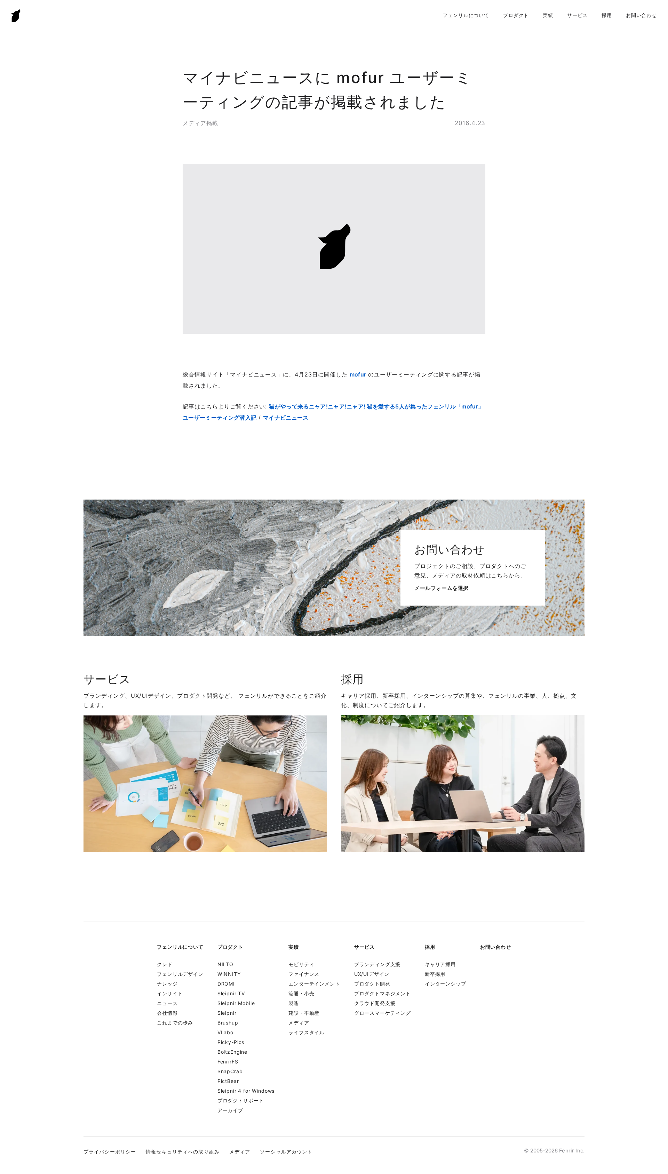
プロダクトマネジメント (382, 993)
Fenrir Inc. (16, 15)
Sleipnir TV (231, 993)
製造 (293, 1003)
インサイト (170, 993)
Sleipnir (227, 1013)
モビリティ (301, 964)
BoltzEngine (232, 1052)
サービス (577, 15)
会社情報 (167, 1013)
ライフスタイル (306, 1032)
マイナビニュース (286, 417)
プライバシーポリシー (110, 1152)
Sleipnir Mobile (236, 1003)
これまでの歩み (175, 1023)
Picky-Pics (230, 1042)
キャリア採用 (440, 964)
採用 (607, 15)
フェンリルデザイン (180, 974)
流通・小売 (301, 993)
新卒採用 (435, 974)
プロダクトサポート (240, 1100)
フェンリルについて (466, 15)
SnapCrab (230, 1071)
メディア (298, 1023)
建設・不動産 (303, 1013)
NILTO (225, 964)
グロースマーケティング (382, 1013)
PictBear (228, 1081)
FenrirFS (227, 1061)
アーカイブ (230, 1110)
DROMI (226, 984)
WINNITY (229, 974)
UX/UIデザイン (372, 974)
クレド (165, 964)
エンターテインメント (314, 984)
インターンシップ (445, 984)
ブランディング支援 (377, 964)
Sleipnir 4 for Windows (246, 1091)
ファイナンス (303, 974)
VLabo (225, 1032)
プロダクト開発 (372, 984)
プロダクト (516, 15)
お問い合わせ (641, 15)
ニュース (167, 1003)
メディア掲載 (200, 123)
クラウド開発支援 (375, 1003)
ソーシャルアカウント (286, 1152)
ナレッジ (167, 984)
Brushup (227, 1023)
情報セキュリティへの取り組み (183, 1152)
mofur (358, 374)
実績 (548, 15)
